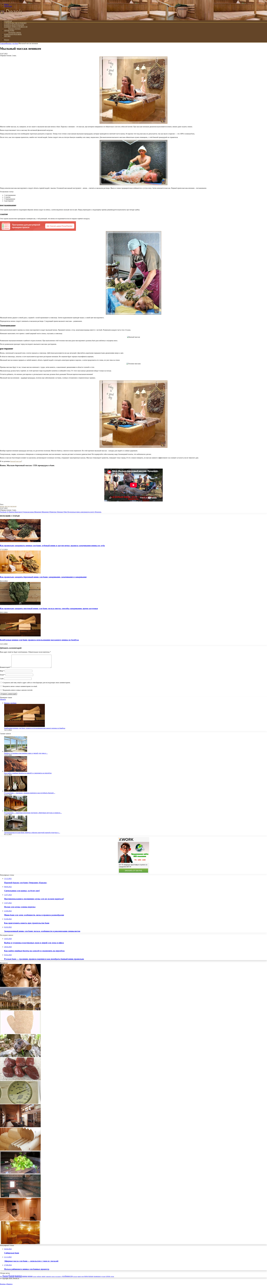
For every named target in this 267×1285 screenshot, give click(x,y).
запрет (44, 1276)
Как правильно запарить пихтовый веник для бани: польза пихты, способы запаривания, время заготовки (49, 608)
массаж (7, 506)
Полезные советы (14, 32)
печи (82, 1276)
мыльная (13, 506)
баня (11, 1275)
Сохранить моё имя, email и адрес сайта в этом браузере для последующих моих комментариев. (36, 682)
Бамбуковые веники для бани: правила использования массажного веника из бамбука (39, 640)
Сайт (2, 678)
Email (2, 675)
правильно (97, 1276)
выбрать (39, 1276)
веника (34, 1276)
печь (86, 1276)
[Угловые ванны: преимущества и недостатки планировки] (20, 1127)
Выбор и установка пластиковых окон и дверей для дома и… (26, 753)
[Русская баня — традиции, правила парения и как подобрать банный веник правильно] (15, 791)
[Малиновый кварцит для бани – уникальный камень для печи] (20, 1056)
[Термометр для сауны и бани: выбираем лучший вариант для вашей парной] (20, 1103)
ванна (18, 1275)
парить (79, 1276)
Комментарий (5, 667)
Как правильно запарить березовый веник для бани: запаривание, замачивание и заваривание (43, 577)
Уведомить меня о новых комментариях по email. (20, 686)
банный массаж (15, 461)
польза (90, 1276)
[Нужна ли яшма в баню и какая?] (20, 1080)
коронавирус (58, 1276)
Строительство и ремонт (15, 23)
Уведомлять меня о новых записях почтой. (18, 690)
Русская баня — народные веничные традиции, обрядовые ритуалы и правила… (33, 813)
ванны (24, 1276)
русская (103, 1276)
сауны (112, 1276)
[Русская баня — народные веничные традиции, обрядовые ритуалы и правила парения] (15, 811)
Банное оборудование (14, 25)
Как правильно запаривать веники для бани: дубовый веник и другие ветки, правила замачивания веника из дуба (52, 545)
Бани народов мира (13, 34)
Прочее (7, 36)
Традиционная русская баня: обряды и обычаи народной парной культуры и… (32, 832)
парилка (75, 1276)
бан (1, 1276)
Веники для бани (14, 29)
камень (53, 1276)
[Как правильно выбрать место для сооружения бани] (20, 1220)
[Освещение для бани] (20, 1243)
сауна (108, 1276)
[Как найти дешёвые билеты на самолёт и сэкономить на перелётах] (15, 771)
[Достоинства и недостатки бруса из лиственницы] (20, 1150)
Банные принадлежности (15, 27)
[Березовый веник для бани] (20, 1173)
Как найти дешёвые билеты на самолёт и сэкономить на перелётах (28, 773)
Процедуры (9, 30)
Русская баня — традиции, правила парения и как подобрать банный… (29, 793)
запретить (48, 1276)
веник (2, 506)
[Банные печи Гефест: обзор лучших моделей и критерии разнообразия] (20, 1010)
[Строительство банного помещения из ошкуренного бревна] (20, 1197)
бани (5, 1275)
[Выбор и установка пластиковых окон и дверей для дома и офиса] (15, 751)
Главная (3, 43)
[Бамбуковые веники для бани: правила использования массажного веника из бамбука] (20, 636)
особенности (67, 1276)
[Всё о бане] (11, 17)
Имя (2, 671)
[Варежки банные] (20, 1033)
